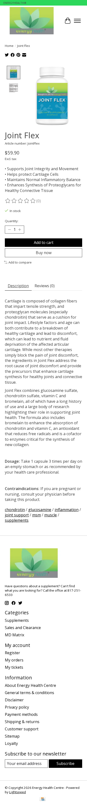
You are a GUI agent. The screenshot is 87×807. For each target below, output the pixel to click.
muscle (50, 515)
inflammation (67, 509)
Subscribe (65, 763)
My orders (14, 660)
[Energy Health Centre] (32, 20)
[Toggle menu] (77, 21)
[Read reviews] (20, 201)
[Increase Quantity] (19, 229)
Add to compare (20, 262)
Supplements (17, 620)
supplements (17, 520)
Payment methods (21, 714)
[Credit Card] (43, 799)
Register (12, 652)
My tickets (14, 667)
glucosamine (39, 509)
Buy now (43, 252)
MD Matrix (14, 635)
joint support (17, 515)
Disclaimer (14, 700)
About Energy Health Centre (30, 685)
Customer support (21, 729)
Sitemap (12, 736)
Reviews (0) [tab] (45, 285)
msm (36, 515)
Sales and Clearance (23, 627)
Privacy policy (17, 707)
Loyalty (11, 743)
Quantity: (11, 221)
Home (9, 46)
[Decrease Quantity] (9, 229)
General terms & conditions (29, 692)
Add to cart (43, 242)
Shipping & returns (22, 721)
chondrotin (15, 509)
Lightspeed (17, 792)
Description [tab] (18, 285)
